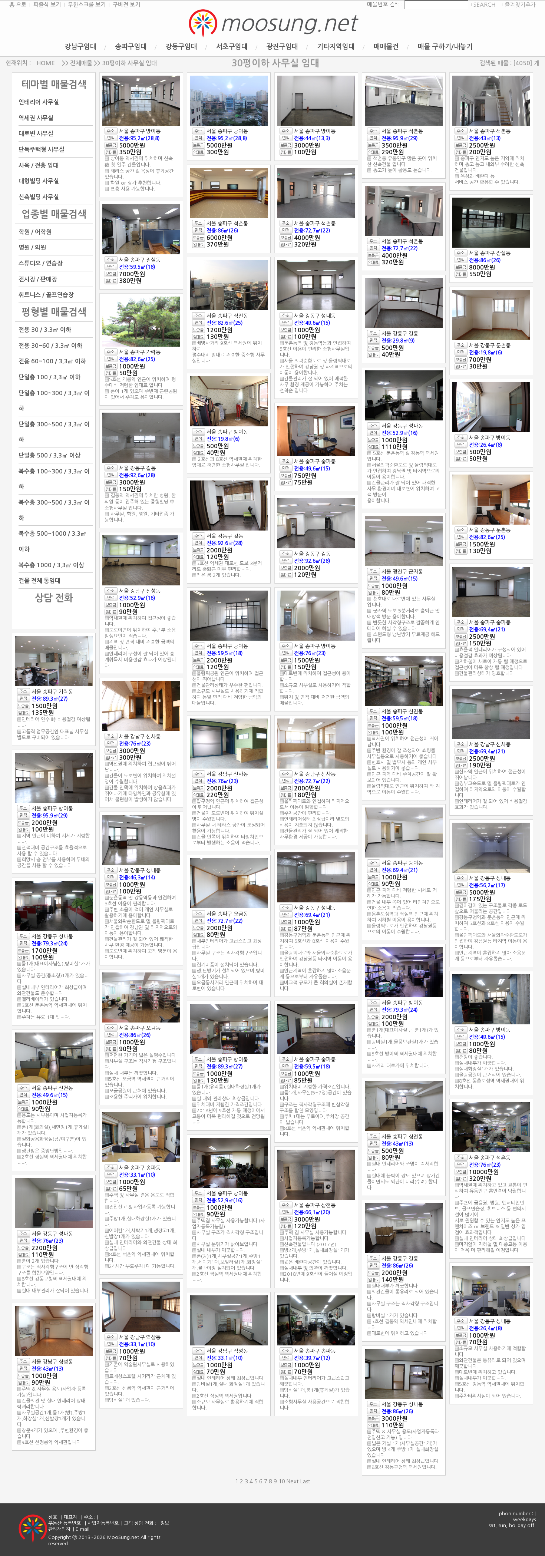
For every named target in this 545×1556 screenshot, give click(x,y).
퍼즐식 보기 (47, 4)
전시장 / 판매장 (38, 279)
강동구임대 (181, 46)
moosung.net (288, 23)
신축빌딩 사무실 (39, 197)
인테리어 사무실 (39, 102)
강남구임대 (80, 46)
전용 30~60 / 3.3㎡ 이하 (50, 345)
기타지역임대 (336, 46)
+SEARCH (481, 4)
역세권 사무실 (36, 117)
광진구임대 (282, 46)
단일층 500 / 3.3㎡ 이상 (49, 455)
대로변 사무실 (36, 133)
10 (281, 1481)
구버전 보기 (126, 4)
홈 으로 (17, 4)
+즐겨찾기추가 (518, 4)
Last (305, 1481)
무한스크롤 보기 (87, 4)
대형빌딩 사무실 (39, 181)
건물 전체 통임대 (39, 581)
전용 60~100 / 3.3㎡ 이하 (52, 361)
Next (292, 1481)
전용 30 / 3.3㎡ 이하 (45, 330)
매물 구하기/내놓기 (445, 46)
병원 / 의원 (32, 247)
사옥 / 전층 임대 (39, 165)
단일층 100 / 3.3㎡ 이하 (49, 377)
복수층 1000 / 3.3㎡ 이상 (51, 565)
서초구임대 (232, 46)
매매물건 (386, 46)
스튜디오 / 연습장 (41, 263)
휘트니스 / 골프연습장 (46, 295)
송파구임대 (131, 46)
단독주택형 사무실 (42, 149)
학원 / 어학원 (35, 231)
